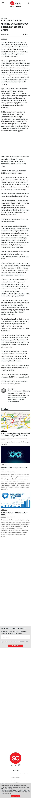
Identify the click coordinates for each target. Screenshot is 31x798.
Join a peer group (24, 780)
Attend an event (17, 780)
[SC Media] (15, 3)
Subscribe (15, 645)
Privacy (27, 772)
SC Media (4, 772)
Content (4, 18)
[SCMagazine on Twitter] (16, 765)
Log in (12, 6)
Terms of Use (22, 641)
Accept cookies (15, 796)
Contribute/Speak (10, 780)
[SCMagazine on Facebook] (12, 765)
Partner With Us (15, 782)
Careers (22, 772)
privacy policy (24, 791)
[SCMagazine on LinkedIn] (19, 765)
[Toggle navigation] (3, 3)
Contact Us (17, 772)
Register (18, 6)
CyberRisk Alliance (11, 772)
